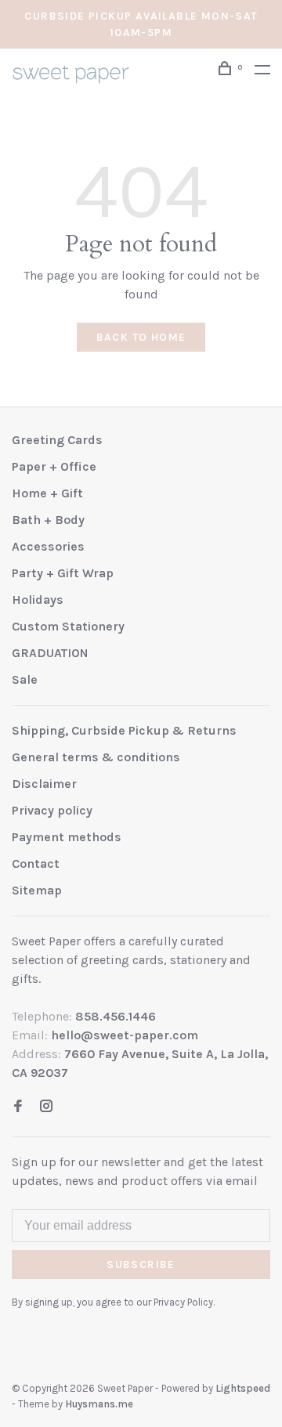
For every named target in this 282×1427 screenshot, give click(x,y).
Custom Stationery (68, 626)
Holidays (37, 599)
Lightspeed (242, 1388)
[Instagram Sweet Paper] (46, 1107)
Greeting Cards (57, 439)
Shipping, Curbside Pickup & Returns (124, 730)
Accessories (48, 546)
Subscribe (141, 1264)
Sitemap (37, 890)
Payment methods (66, 836)
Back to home (141, 337)
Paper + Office (54, 466)
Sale (25, 679)
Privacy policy (52, 810)
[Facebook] (18, 1107)
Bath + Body (48, 519)
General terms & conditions (96, 757)
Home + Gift (47, 493)
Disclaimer (44, 783)
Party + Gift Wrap (63, 572)
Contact (36, 863)
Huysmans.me (99, 1404)
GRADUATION (50, 652)
